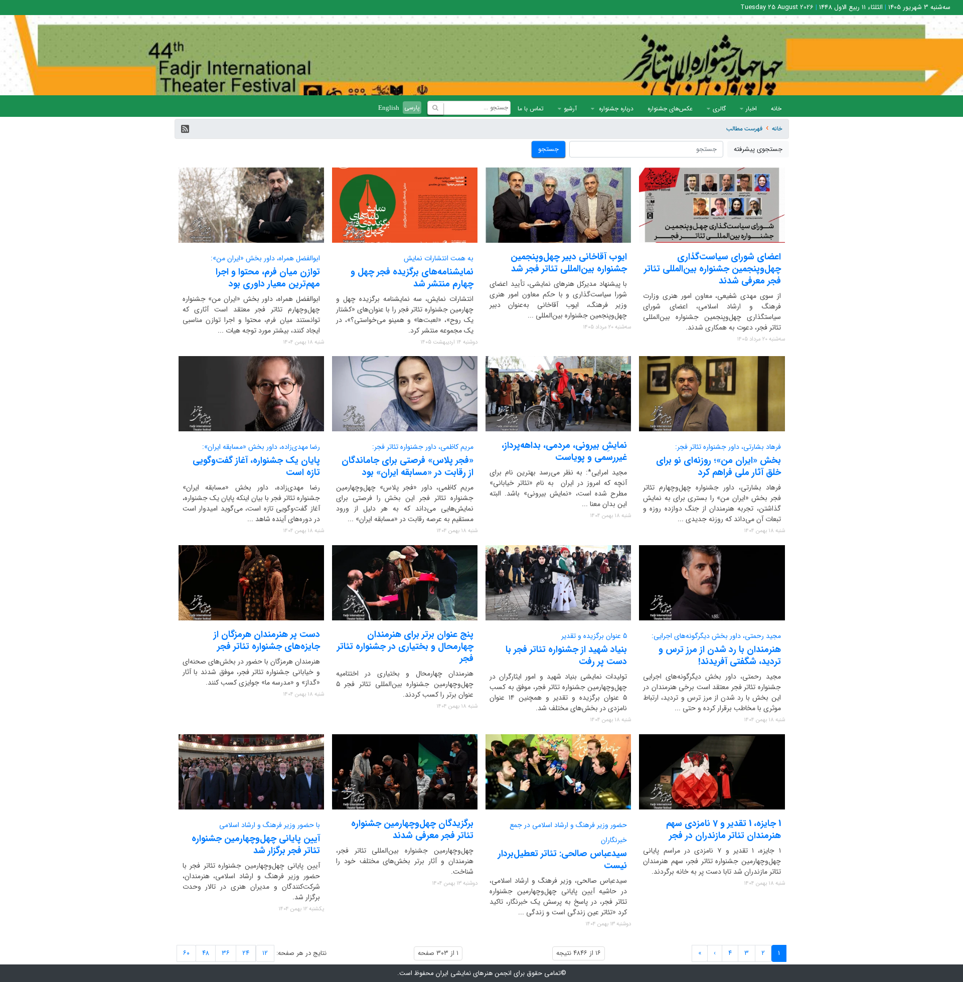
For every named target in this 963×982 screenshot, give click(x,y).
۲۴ (245, 953)
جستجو (548, 149)
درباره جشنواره (615, 108)
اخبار (751, 108)
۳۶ (226, 953)
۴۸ (205, 953)
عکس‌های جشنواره (670, 108)
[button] (185, 129)
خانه (776, 108)
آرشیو (570, 108)
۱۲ (265, 953)
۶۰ (186, 953)
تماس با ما (531, 108)
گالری (719, 108)
